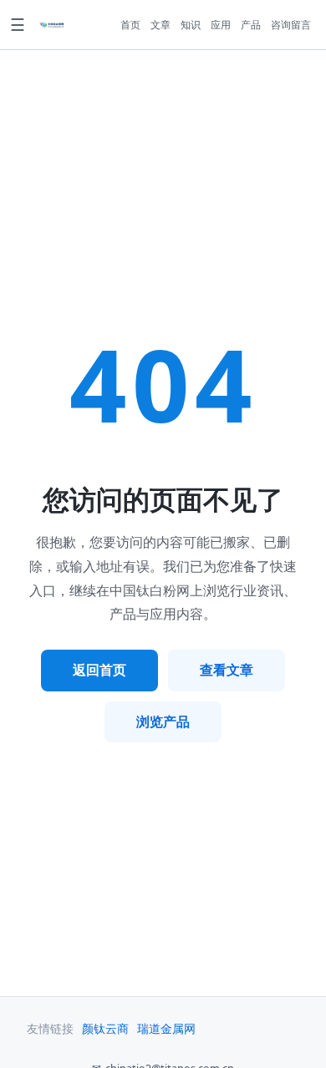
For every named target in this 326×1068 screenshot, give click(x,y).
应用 (221, 25)
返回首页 (99, 670)
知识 (191, 25)
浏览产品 (163, 721)
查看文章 (226, 670)
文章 (160, 25)
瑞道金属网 (166, 1028)
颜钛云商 (105, 1028)
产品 (251, 25)
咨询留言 (291, 25)
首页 (130, 25)
